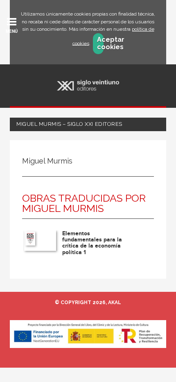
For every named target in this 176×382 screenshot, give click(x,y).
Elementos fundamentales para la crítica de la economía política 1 (92, 243)
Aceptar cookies (100, 43)
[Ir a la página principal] (88, 85)
